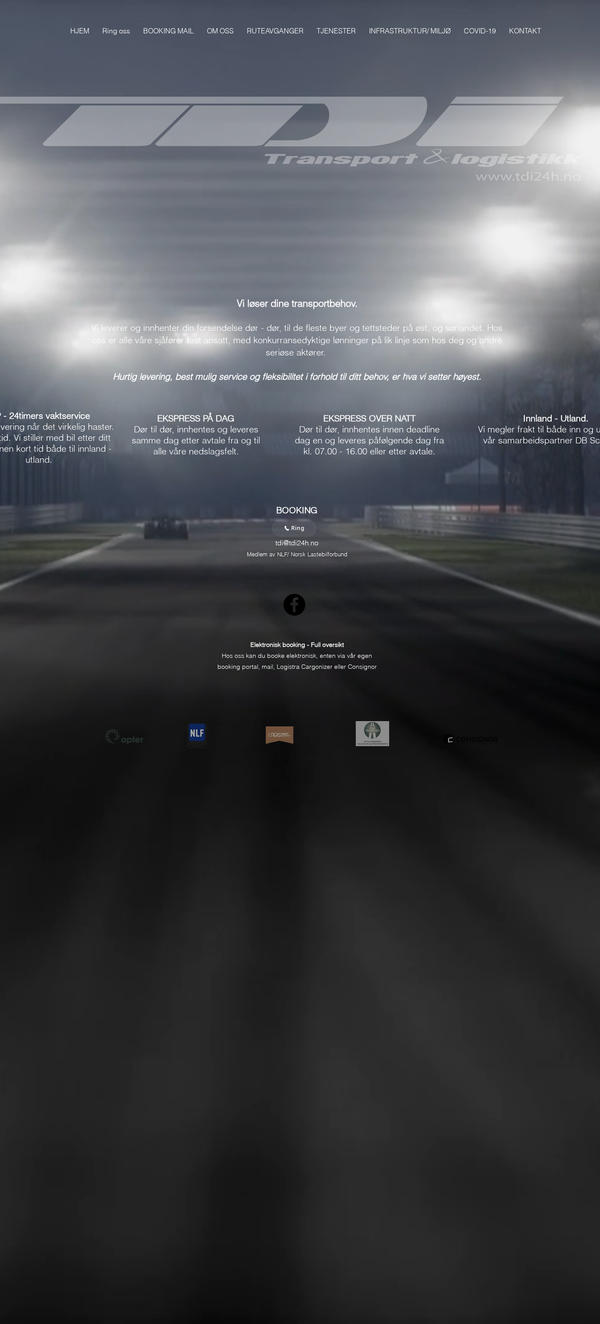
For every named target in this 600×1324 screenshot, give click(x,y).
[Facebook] (294, 605)
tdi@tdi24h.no (296, 542)
